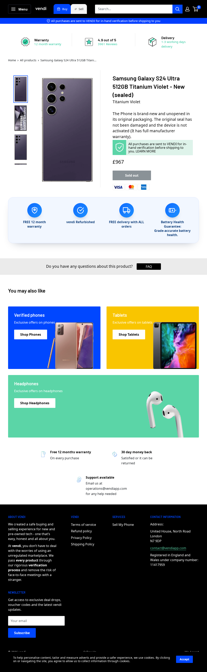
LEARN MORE (146, 151)
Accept (184, 659)
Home (12, 60)
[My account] (187, 9)
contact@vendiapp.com (168, 548)
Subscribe (22, 633)
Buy (64, 9)
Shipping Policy (82, 544)
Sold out (131, 175)
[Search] (177, 9)
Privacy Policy (81, 538)
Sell (81, 9)
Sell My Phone (123, 524)
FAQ (149, 266)
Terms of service (83, 524)
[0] (195, 9)
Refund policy (81, 531)
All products (28, 60)
